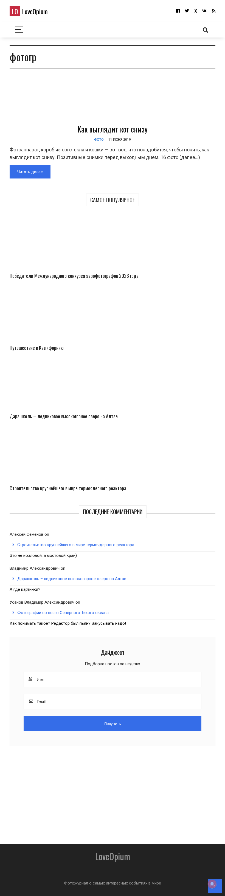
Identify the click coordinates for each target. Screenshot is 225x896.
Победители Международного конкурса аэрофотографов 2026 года (74, 275)
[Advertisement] (112, 793)
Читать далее (30, 171)
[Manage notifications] (212, 884)
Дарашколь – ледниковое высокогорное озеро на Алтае (64, 416)
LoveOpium (30, 11)
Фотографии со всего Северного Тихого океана (63, 612)
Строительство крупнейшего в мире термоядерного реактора (68, 488)
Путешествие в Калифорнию (37, 347)
